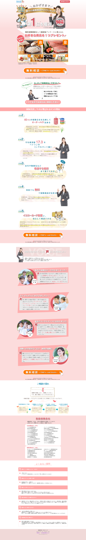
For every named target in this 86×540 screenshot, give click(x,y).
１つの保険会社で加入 (50, 94)
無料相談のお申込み (65, 1)
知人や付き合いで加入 (50, 91)
